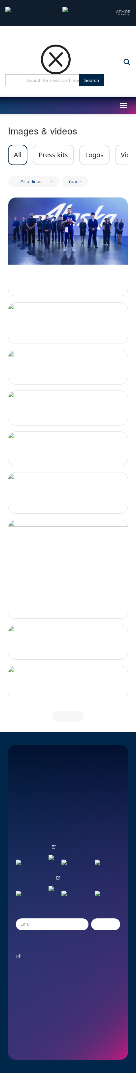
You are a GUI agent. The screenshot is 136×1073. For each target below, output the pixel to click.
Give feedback (29, 825)
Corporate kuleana (81, 788)
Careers (23, 797)
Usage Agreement (43, 998)
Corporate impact (31, 788)
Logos (94, 154)
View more (68, 716)
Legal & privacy (30, 815)
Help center (26, 806)
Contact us (25, 778)
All (17, 154)
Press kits (53, 154)
